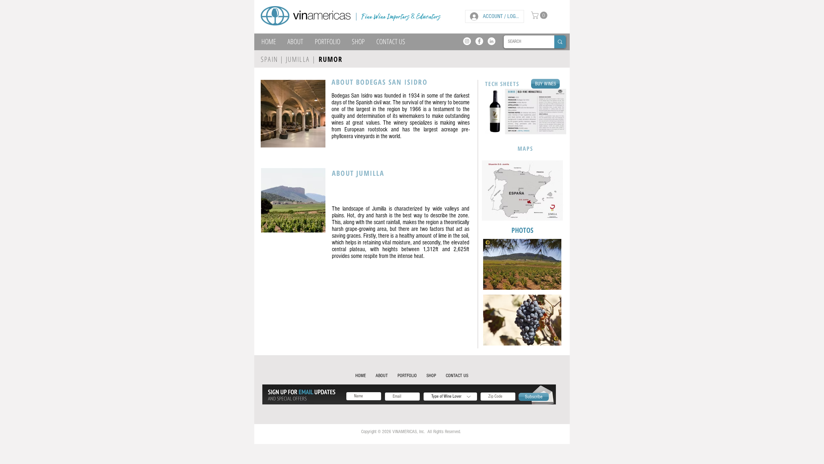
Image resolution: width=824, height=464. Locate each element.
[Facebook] (479, 41)
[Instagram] (467, 41)
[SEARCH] (560, 41)
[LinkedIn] (491, 41)
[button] (540, 15)
